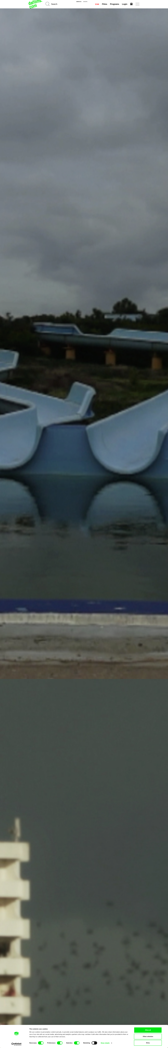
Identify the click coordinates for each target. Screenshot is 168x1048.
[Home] (36, 4)
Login (124, 4)
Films (104, 4)
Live (97, 4)
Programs (114, 4)
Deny (148, 1043)
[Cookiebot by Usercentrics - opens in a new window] (16, 1044)
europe (85, 1)
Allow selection (148, 1036)
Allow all (148, 1030)
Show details (105, 1043)
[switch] (60, 1042)
